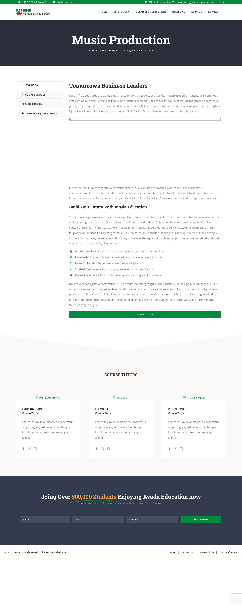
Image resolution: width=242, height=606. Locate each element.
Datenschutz (207, 552)
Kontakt (171, 552)
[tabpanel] (145, 199)
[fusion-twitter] (29, 448)
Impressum (188, 552)
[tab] (39, 85)
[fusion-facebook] (23, 448)
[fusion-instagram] (35, 448)
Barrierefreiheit (228, 552)
